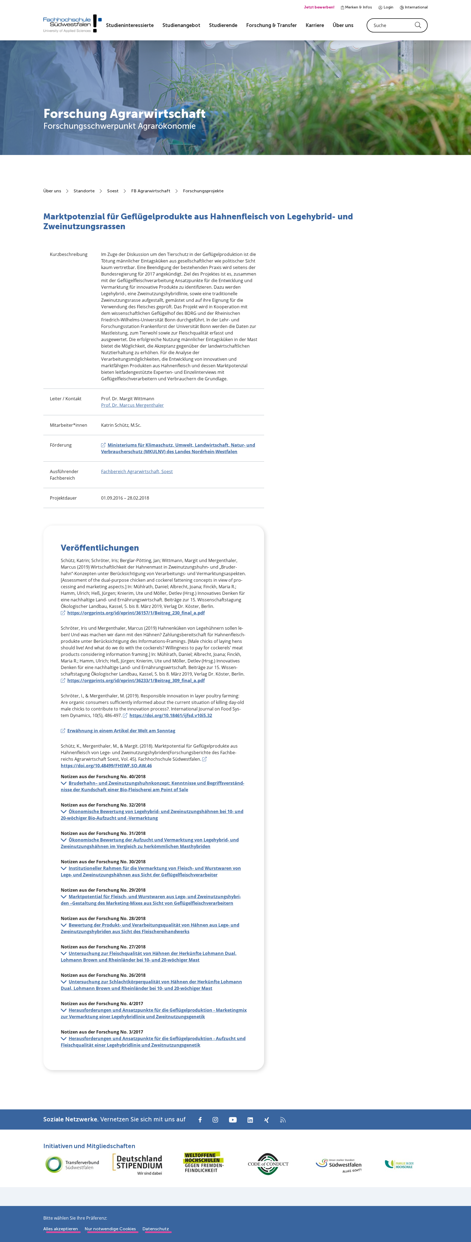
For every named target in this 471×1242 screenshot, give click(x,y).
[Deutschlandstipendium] (137, 1164)
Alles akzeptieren (60, 1228)
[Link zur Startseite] (72, 23)
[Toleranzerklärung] (202, 1164)
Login (387, 7)
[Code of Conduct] (268, 1164)
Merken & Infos (358, 7)
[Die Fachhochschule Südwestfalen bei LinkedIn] (250, 1120)
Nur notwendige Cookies (110, 1228)
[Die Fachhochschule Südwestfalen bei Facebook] (200, 1119)
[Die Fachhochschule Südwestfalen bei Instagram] (215, 1119)
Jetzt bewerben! (319, 7)
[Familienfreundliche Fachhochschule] (399, 1164)
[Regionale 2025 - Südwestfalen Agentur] (333, 1164)
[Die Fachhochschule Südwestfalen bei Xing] (266, 1120)
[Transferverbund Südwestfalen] (72, 1164)
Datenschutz (155, 1228)
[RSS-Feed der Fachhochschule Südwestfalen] (283, 1119)
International (416, 7)
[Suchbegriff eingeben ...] (397, 25)
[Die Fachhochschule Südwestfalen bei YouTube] (233, 1119)
